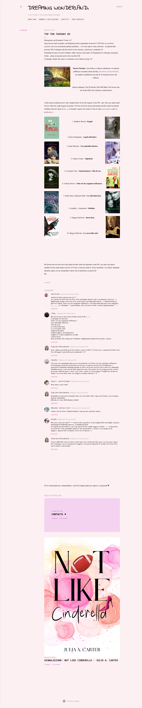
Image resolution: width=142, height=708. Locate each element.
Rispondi (54, 309)
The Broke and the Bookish (108, 71)
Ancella (53, 419)
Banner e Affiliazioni (48, 19)
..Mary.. (53, 313)
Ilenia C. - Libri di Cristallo (60, 381)
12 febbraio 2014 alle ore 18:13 (66, 419)
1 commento (56, 664)
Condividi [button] (23, 30)
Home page (32, 19)
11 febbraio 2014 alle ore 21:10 (79, 393)
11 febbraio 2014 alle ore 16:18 (70, 294)
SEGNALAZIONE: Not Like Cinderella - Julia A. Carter (81, 660)
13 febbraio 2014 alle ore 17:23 (79, 438)
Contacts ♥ (58, 514)
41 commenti (63, 518)
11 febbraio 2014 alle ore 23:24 (80, 408)
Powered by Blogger (72, 701)
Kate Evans (55, 294)
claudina (54, 360)
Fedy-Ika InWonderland (60, 347)
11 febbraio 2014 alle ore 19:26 (67, 360)
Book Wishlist (78, 19)
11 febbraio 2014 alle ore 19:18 (79, 347)
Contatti (65, 19)
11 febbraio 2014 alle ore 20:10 (80, 381)
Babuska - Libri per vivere (60, 408)
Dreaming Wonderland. (58, 8)
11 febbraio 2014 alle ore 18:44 (66, 313)
